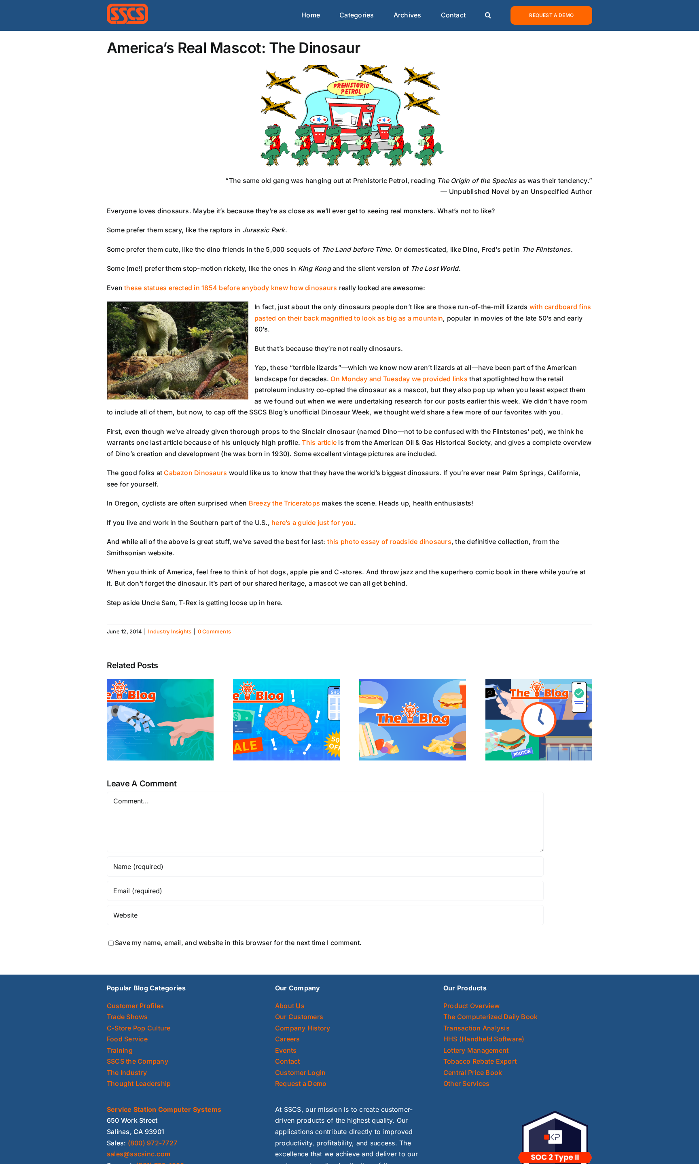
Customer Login (300, 1072)
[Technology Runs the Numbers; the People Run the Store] (160, 719)
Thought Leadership (139, 1083)
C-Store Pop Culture (139, 1028)
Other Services (466, 1083)
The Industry (127, 1072)
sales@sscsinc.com (138, 1154)
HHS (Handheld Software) (484, 1039)
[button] (488, 15)
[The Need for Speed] (538, 719)
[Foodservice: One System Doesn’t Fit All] (412, 719)
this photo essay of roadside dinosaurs (389, 541)
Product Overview (471, 1006)
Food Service (127, 1039)
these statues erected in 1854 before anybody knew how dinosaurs (231, 288)
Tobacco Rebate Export (480, 1061)
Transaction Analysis (476, 1028)
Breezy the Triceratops (285, 503)
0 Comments (214, 631)
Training (120, 1050)
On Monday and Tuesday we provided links (399, 379)
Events (286, 1050)
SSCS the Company (137, 1061)
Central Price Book (472, 1072)
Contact (287, 1061)
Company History (302, 1028)
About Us (290, 1006)
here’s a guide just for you (312, 522)
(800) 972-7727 (152, 1143)
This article (320, 442)
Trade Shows (127, 1017)
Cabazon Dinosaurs (196, 473)
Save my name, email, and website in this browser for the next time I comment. (238, 943)
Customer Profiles (135, 1006)
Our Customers (299, 1017)
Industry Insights (169, 631)
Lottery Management (475, 1050)
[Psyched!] (286, 719)
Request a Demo (300, 1083)
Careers (287, 1039)
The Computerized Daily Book (490, 1017)
